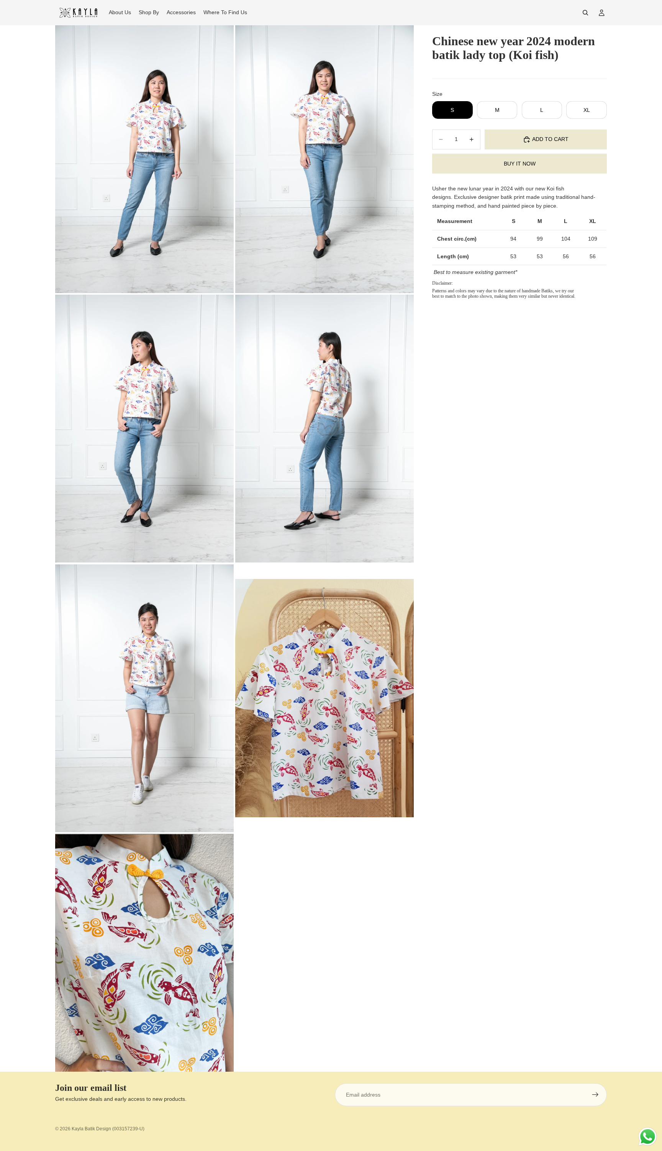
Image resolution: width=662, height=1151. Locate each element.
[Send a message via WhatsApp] (647, 1136)
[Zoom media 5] (144, 698)
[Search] (585, 12)
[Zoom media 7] (144, 953)
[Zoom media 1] (144, 159)
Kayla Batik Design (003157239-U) (108, 1128)
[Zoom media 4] (324, 428)
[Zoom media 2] (324, 159)
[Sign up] (595, 1095)
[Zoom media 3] (144, 428)
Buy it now (520, 164)
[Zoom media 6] (324, 698)
